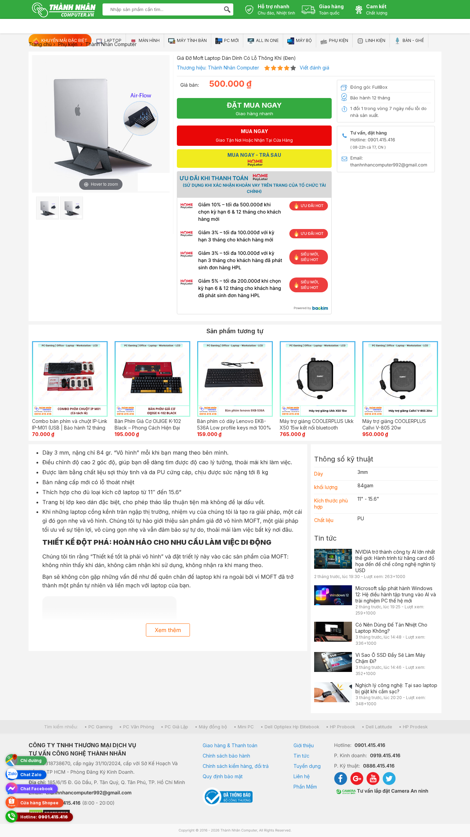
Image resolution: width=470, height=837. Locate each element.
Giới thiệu (303, 745)
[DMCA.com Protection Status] (107, 814)
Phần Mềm (305, 787)
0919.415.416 (385, 756)
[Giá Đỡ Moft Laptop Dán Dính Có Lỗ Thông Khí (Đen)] (47, 208)
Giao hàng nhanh (254, 108)
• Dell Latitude (377, 726)
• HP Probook (340, 726)
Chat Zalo (30, 774)
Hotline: (44, 816)
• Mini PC (244, 726)
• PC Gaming (98, 726)
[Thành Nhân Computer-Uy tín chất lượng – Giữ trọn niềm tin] (64, 11)
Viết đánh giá (314, 67)
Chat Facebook (36, 788)
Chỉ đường (31, 760)
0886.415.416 (378, 766)
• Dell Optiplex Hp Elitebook (289, 726)
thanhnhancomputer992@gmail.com (89, 793)
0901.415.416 (370, 745)
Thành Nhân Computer (233, 67)
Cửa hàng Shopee (39, 802)
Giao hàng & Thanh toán (230, 745)
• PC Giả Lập (174, 726)
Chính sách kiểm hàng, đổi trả (236, 766)
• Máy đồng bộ (211, 726)
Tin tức (325, 538)
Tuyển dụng (307, 766)
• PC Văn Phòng (136, 726)
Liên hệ (301, 776)
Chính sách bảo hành (226, 756)
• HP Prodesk (413, 726)
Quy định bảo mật (223, 776)
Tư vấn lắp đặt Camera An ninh (392, 791)
